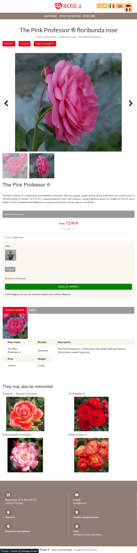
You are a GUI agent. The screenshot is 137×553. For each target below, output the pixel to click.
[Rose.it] (68, 4)
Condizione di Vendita (85, 549)
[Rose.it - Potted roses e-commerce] (120, 5)
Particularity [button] (45, 43)
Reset (10, 269)
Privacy (5, 550)
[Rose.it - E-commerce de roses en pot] (128, 9)
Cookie (14, 550)
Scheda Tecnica (14, 310)
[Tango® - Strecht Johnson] (34, 414)
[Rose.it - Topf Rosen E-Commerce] (128, 5)
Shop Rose (50, 16)
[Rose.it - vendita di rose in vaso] (112, 5)
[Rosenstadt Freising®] (34, 455)
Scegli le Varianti (68, 286)
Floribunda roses (67, 36)
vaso (32, 310)
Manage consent (30, 550)
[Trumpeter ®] (100, 414)
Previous (7, 103)
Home (39, 36)
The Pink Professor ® (90, 36)
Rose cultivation (70, 16)
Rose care (89, 16)
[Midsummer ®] (100, 455)
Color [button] (24, 43)
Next (129, 103)
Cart (101, 6)
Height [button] (8, 43)
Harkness (18, 237)
